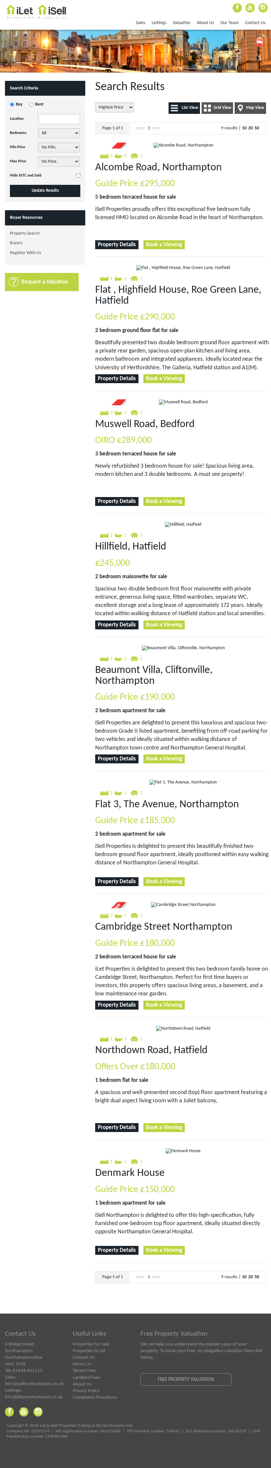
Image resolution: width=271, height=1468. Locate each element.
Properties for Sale (91, 1344)
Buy (19, 105)
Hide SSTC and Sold (25, 176)
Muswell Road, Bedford (145, 424)
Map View (255, 108)
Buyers (16, 243)
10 (244, 128)
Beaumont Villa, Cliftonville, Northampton (154, 675)
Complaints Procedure (95, 1397)
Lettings (159, 22)
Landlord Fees (86, 1377)
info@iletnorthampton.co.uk (33, 1397)
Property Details (117, 245)
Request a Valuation (44, 282)
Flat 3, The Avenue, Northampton (167, 804)
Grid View (222, 108)
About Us (205, 22)
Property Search (25, 233)
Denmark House (130, 1173)
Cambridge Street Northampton (163, 927)
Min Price (17, 147)
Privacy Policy (86, 1390)
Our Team (229, 22)
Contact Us (255, 22)
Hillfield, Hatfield (130, 547)
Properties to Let (89, 1350)
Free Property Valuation (186, 1379)
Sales (140, 22)
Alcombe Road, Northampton (158, 167)
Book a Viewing (164, 245)
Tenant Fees (84, 1370)
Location (16, 119)
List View (190, 108)
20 (250, 128)
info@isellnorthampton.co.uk (34, 1383)
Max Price (18, 161)
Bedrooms (18, 133)
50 (256, 128)
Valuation (181, 22)
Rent (39, 105)
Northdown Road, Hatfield (151, 1050)
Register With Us (25, 252)
